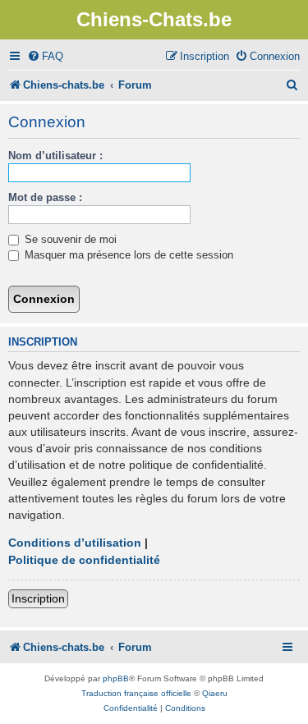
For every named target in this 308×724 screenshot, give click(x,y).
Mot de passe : (45, 197)
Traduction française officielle (136, 693)
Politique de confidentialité (84, 559)
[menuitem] (45, 56)
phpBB (116, 678)
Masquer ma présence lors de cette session (127, 255)
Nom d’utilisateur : (55, 155)
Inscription (38, 598)
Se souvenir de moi (69, 239)
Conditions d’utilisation (74, 542)
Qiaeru (215, 693)
